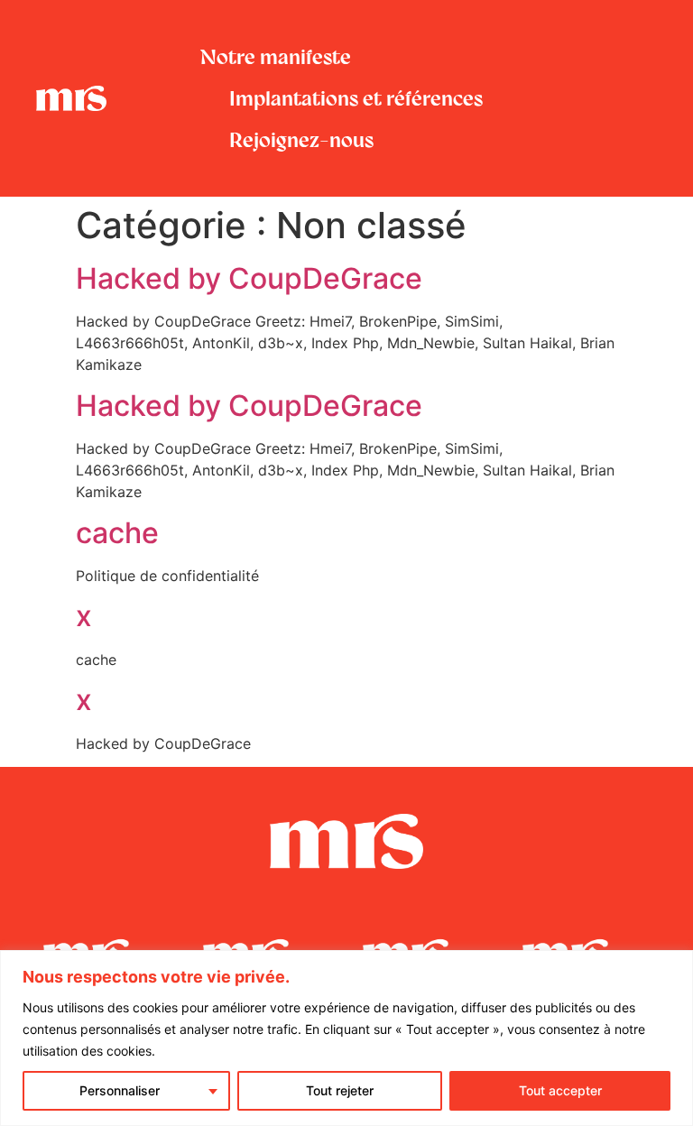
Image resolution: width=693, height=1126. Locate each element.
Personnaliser (119, 1090)
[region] (346, 1038)
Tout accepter (560, 1090)
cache (117, 532)
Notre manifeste (275, 57)
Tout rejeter (340, 1090)
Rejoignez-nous (301, 140)
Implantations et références (356, 98)
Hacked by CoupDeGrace (249, 278)
